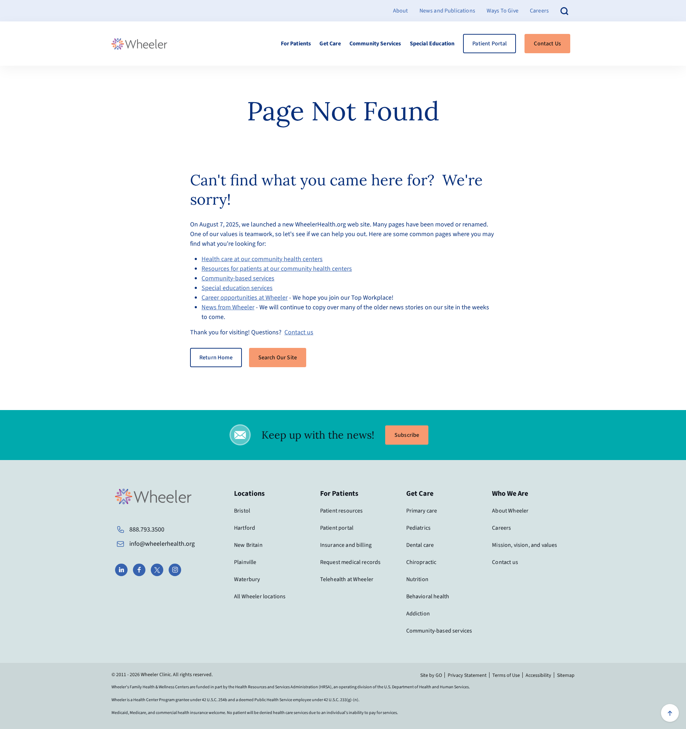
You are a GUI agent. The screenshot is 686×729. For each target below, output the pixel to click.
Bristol (242, 511)
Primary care (421, 511)
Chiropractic (421, 562)
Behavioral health (427, 596)
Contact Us (547, 44)
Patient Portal (489, 44)
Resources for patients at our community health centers (277, 268)
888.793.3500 (146, 529)
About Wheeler (510, 511)
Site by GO (431, 675)
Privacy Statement (467, 675)
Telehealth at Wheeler (346, 579)
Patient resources (341, 511)
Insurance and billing (346, 545)
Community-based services (238, 278)
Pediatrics (418, 528)
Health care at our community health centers (262, 259)
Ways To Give (502, 11)
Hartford (244, 528)
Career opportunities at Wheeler (245, 297)
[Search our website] (564, 10)
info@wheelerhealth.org (162, 543)
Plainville (245, 562)
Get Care (329, 44)
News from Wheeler (228, 307)
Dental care (420, 545)
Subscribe (406, 435)
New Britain (248, 545)
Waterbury (247, 579)
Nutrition (417, 579)
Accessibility (538, 675)
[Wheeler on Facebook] (139, 570)
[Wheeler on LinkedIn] (121, 570)
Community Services (375, 44)
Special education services (237, 288)
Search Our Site (277, 357)
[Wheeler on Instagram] (175, 570)
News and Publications (447, 11)
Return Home (216, 357)
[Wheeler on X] (157, 570)
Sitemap (566, 675)
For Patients (296, 44)
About (400, 11)
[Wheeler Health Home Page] (139, 43)
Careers (539, 11)
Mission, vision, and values (524, 545)
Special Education (432, 44)
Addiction (418, 614)
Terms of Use (506, 675)
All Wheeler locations (259, 596)
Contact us (298, 332)
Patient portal (336, 528)
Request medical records (350, 562)
